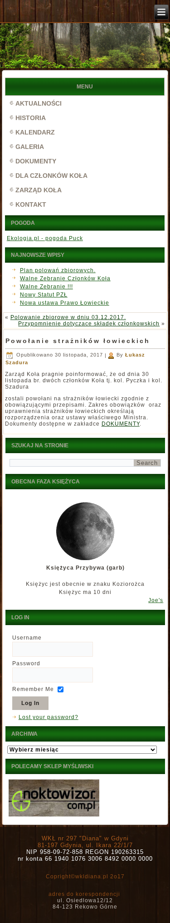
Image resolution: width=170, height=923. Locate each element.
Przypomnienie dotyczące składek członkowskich (89, 323)
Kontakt (30, 204)
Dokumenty (35, 161)
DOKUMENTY (121, 424)
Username (27, 638)
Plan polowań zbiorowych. (58, 270)
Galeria (29, 146)
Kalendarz (35, 132)
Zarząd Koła (38, 190)
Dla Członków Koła (51, 175)
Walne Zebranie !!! (46, 286)
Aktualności (38, 103)
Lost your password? (48, 717)
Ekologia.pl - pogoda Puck (45, 238)
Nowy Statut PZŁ (44, 295)
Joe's (155, 600)
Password (26, 663)
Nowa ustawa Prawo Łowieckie (64, 303)
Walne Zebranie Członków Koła (65, 278)
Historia (30, 117)
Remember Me (33, 689)
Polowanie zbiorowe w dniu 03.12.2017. (68, 317)
